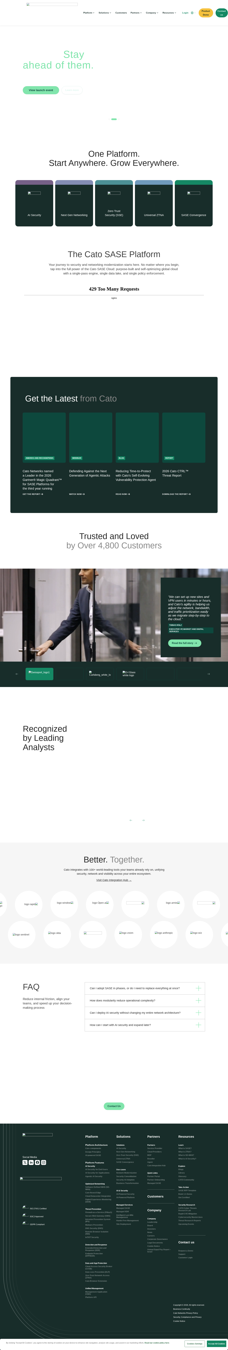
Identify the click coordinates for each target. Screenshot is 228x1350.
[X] (24, 1162)
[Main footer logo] (37, 1139)
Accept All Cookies (216, 1344)
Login (185, 12)
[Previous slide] (17, 674)
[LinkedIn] (31, 1162)
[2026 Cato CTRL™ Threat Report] (183, 454)
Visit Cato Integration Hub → (114, 880)
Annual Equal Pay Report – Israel (159, 1250)
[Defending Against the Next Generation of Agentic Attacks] (90, 454)
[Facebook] (37, 1162)
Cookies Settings (194, 1344)
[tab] (109, 119)
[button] (193, 12)
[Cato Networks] (52, 13)
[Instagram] (43, 1162)
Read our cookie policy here (157, 1343)
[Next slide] (208, 674)
